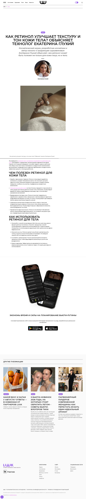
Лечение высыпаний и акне (18, 188)
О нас (56, 471)
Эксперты (57, 469)
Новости (31, 2)
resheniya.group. (13, 495)
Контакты (57, 472)
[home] (43, 2)
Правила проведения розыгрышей (58, 489)
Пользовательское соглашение (16, 489)
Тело (22, 2)
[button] (5, 2)
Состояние (10, 2)
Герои (41, 467)
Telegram (73, 467)
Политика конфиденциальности (37, 489)
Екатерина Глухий (43, 78)
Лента (56, 467)
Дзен (71, 471)
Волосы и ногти (43, 472)
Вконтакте (73, 469)
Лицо (26, 2)
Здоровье (17, 2)
